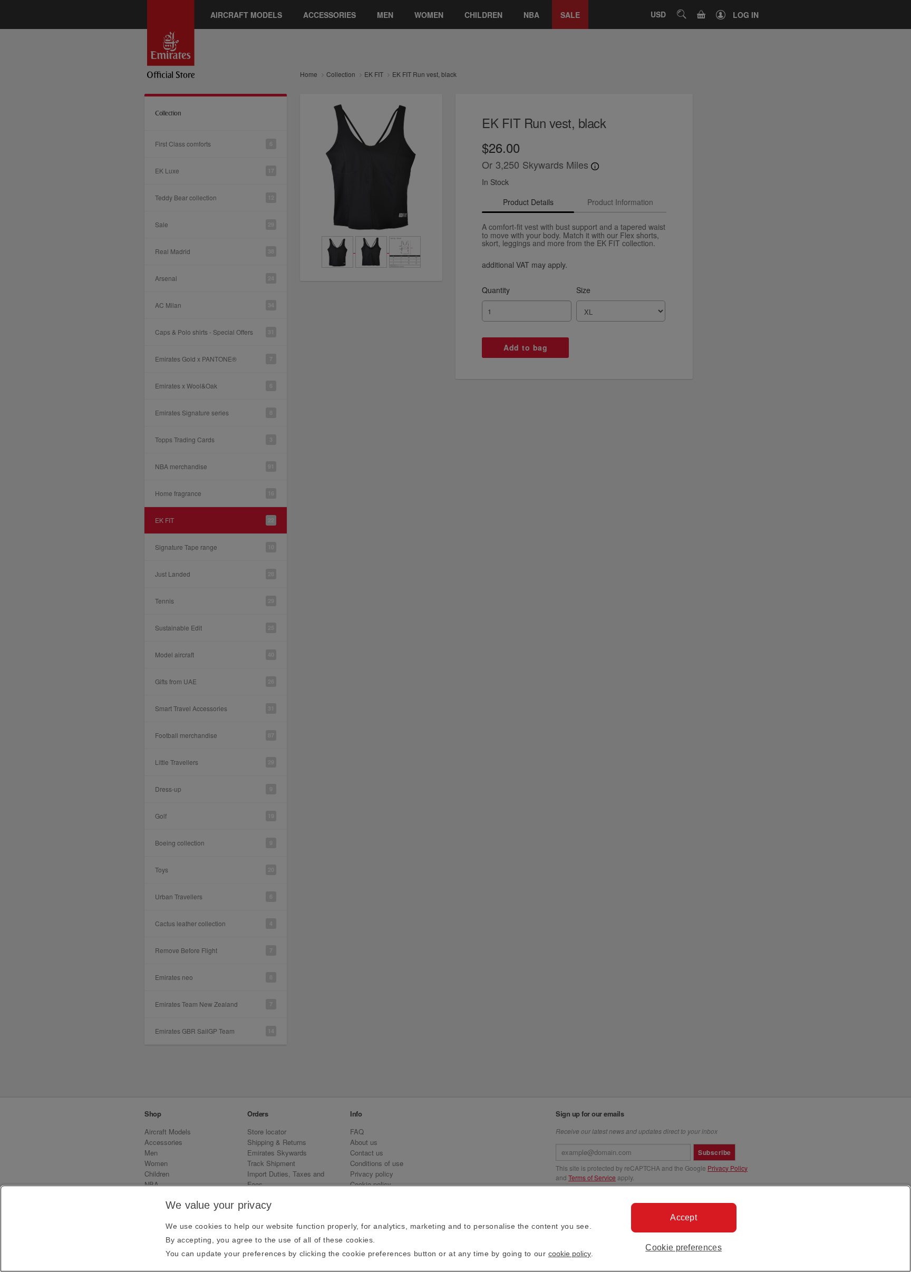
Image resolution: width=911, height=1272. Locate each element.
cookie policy (569, 1253)
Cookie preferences (683, 1247)
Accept (683, 1217)
